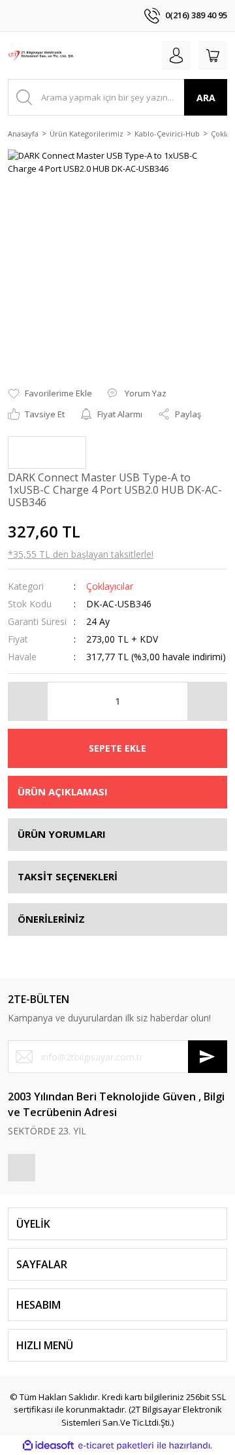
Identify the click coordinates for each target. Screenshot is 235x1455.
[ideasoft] (48, 1445)
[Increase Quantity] (207, 701)
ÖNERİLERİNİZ (51, 918)
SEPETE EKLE (117, 748)
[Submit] (207, 1056)
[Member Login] (176, 55)
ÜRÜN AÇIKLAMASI (63, 791)
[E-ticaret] (116, 1445)
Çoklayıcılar (109, 586)
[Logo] (41, 55)
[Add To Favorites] (50, 393)
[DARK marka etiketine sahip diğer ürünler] (47, 452)
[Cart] (212, 55)
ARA (205, 97)
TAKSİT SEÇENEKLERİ (68, 876)
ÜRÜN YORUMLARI (62, 833)
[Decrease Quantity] (28, 701)
